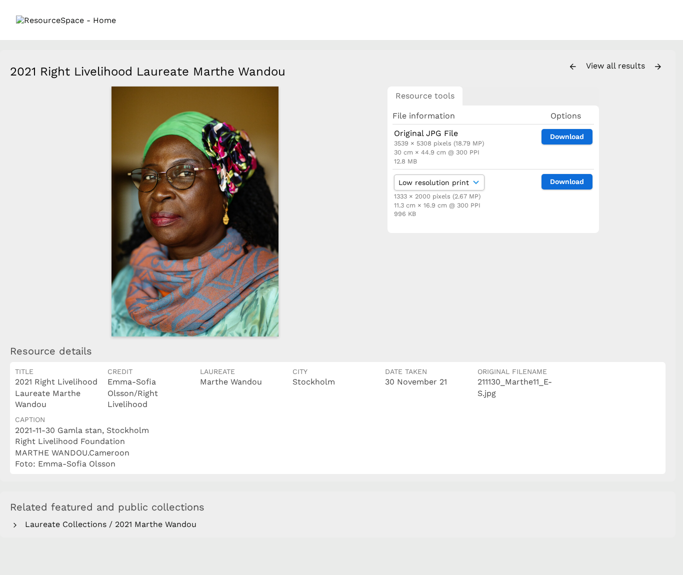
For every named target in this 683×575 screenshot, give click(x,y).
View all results (617, 65)
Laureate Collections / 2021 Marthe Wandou (108, 524)
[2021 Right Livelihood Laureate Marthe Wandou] (195, 211)
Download (567, 136)
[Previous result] (573, 67)
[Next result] (658, 67)
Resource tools (425, 95)
